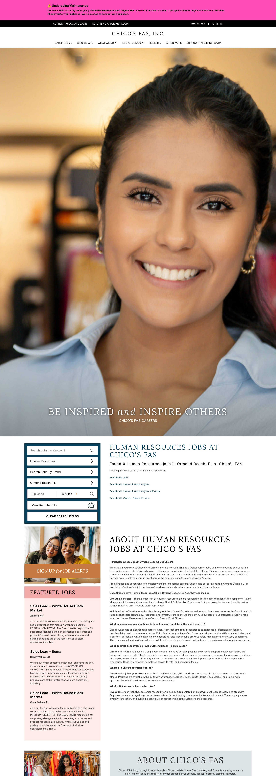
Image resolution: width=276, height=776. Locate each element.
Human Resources (42, 461)
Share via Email (221, 24)
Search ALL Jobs (119, 477)
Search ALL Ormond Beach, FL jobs (129, 498)
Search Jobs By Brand (45, 472)
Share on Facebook (208, 24)
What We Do (106, 42)
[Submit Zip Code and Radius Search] (92, 494)
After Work (174, 42)
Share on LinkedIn (217, 24)
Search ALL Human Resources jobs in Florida (135, 491)
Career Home (63, 42)
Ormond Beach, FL (43, 482)
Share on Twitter (212, 24)
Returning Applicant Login (110, 23)
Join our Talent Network (204, 42)
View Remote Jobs (44, 505)
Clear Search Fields (62, 516)
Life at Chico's (132, 42)
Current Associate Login (70, 23)
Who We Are (85, 42)
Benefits (155, 42)
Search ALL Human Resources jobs (129, 484)
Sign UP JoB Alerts (62, 571)
